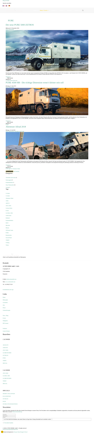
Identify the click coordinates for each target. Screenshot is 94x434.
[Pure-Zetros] (47, 50)
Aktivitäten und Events (19, 131)
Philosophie (5, 300)
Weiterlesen (8, 76)
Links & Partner (6, 331)
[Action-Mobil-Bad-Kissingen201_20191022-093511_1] (47, 145)
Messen (10, 168)
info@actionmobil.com (11, 279)
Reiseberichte (9, 235)
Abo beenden (16, 171)
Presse (4, 307)
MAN (7, 222)
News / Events (43, 10)
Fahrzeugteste (9, 180)
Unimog (7, 242)
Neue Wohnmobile (10, 29)
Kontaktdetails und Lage (8, 289)
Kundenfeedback (9, 182)
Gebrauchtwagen (6, 310)
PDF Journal (5, 323)
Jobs (4, 305)
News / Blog (5, 315)
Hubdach (8, 218)
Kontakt (7, 0)
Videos (7, 245)
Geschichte (5, 302)
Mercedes (15, 80)
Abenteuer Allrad (16, 168)
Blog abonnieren (9, 171)
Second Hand (9, 237)
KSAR (4, 401)
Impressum (15, 429)
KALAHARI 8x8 (7, 396)
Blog (4, 0)
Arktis (7, 200)
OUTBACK (5, 355)
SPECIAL (5, 363)
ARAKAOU (5, 345)
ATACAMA (8, 205)
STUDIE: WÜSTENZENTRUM (10, 404)
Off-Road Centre (9, 230)
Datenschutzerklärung (17, 411)
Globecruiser (8, 215)
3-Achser (8, 195)
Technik (7, 187)
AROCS (7, 203)
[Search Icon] (83, 10)
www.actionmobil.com (10, 281)
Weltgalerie (5, 320)
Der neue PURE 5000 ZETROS (20, 25)
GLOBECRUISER (7, 352)
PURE (11, 80)
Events (7, 210)
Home (34, 10)
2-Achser (8, 80)
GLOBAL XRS (9, 213)
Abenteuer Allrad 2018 (16, 126)
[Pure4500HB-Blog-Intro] (47, 101)
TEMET (7, 240)
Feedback (5, 328)
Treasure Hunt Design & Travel (20, 432)
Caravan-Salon (9, 208)
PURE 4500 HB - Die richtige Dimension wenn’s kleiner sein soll (35, 82)
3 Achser (61, 10)
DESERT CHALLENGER (9, 393)
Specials (69, 10)
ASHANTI (5, 347)
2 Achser (53, 10)
